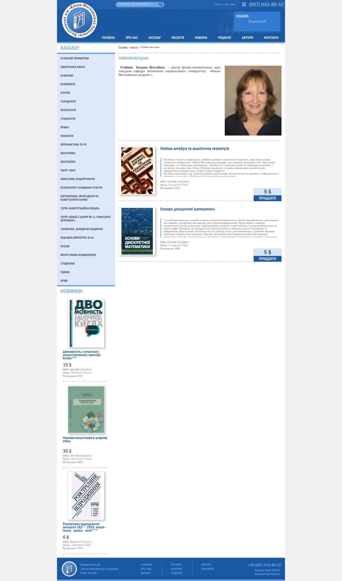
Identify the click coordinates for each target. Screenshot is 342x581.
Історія (65, 93)
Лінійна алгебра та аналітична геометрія (194, 148)
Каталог (155, 37)
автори (134, 47)
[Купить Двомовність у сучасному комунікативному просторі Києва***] (86, 323)
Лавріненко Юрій (81, 545)
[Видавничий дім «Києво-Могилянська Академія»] (69, 569)
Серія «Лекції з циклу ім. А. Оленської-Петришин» (85, 218)
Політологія (68, 110)
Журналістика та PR (73, 144)
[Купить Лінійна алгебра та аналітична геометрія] (137, 170)
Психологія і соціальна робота (81, 187)
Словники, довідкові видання (81, 229)
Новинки (66, 75)
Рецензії (224, 37)
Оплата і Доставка (225, 4)
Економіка (67, 153)
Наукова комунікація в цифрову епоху (85, 439)
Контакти (271, 37)
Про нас (132, 37)
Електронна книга (72, 67)
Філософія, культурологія (77, 179)
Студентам (67, 263)
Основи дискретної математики (187, 209)
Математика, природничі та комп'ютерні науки (79, 198)
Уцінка (65, 272)
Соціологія (67, 118)
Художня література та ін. (77, 237)
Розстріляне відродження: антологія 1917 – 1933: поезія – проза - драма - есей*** (85, 527)
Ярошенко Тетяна (81, 458)
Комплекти (67, 84)
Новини (201, 37)
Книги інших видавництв (78, 255)
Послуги (177, 37)
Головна (108, 37)
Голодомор (68, 101)
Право (64, 127)
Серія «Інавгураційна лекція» (80, 208)
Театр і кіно (68, 170)
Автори (247, 37)
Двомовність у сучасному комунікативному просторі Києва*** (82, 354)
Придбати (267, 198)
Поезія (64, 246)
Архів (64, 281)
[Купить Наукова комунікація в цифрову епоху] (86, 409)
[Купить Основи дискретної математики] (137, 231)
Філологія (66, 136)
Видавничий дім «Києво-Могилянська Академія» (79, 20)
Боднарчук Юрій (178, 184)
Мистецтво (68, 162)
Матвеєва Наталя (81, 372)
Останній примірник (74, 58)
